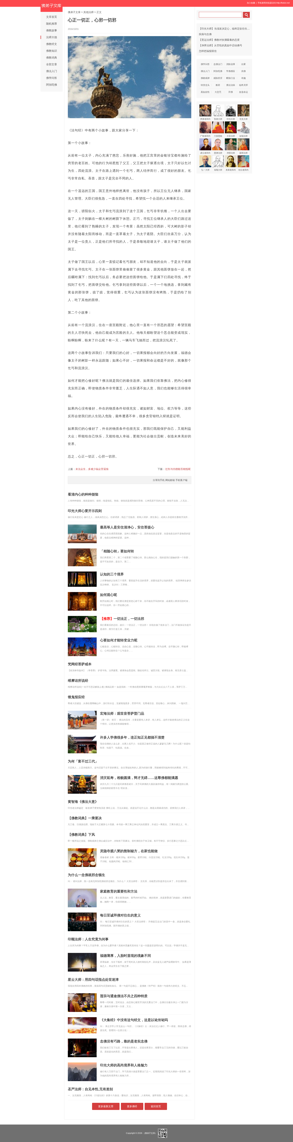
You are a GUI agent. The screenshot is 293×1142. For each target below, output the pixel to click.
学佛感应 (230, 71)
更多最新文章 (105, 1106)
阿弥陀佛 (51, 84)
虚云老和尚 (205, 153)
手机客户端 (181, 480)
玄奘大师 (243, 119)
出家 (243, 64)
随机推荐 (51, 23)
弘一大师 (205, 170)
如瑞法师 (243, 136)
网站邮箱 (170, 480)
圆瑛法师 (243, 153)
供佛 (243, 71)
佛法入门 (51, 71)
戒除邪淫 (217, 78)
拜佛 (230, 92)
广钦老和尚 (205, 136)
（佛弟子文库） (150, 1133)
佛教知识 (51, 50)
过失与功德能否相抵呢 (178, 469)
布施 (243, 78)
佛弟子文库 (74, 12)
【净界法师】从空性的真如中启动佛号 (220, 45)
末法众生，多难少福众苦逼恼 (92, 469)
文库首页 (51, 16)
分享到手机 (159, 480)
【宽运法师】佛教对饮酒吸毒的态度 (219, 39)
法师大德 (51, 37)
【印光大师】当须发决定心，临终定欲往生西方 (225, 28)
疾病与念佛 (205, 34)
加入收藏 (251, 3)
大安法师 (231, 136)
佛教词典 (51, 57)
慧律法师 (218, 153)
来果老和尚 (231, 170)
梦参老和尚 (205, 119)
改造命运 (243, 92)
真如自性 (205, 92)
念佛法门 (217, 64)
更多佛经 (132, 1106)
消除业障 (230, 64)
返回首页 (156, 1106)
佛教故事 (51, 30)
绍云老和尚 (243, 170)
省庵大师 (218, 170)
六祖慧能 (218, 136)
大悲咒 (218, 92)
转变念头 (205, 85)
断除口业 (230, 78)
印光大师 (231, 119)
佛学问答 (51, 77)
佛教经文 (51, 44)
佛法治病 (230, 85)
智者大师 (218, 119)
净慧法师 (231, 153)
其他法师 (88, 12)
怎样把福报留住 (208, 51)
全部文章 (51, 64)
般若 (218, 85)
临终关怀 (243, 85)
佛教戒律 (205, 78)
